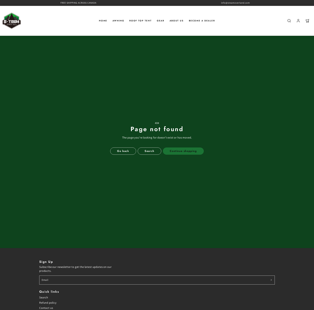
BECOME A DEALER (202, 20)
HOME (103, 20)
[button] (289, 21)
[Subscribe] (271, 280)
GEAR (160, 20)
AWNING (118, 20)
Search (43, 297)
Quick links (49, 291)
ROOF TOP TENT (140, 20)
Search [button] (149, 151)
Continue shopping (183, 151)
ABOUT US (177, 20)
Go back (123, 151)
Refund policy (48, 302)
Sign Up (46, 262)
